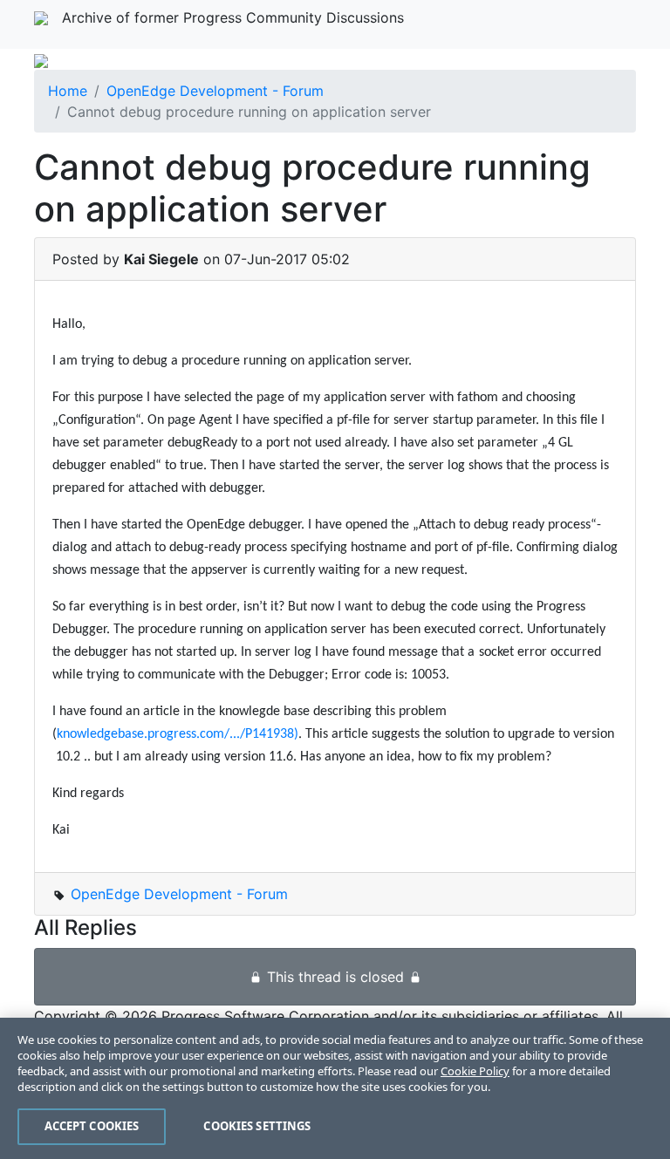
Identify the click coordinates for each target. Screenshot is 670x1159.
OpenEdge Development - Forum (215, 90)
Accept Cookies (92, 1126)
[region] (335, 1088)
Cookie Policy (475, 1071)
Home (67, 90)
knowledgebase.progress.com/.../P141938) (177, 734)
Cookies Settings (257, 1126)
